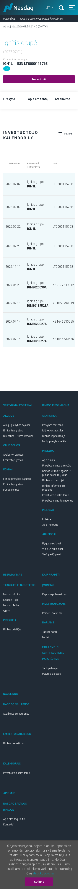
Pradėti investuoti (52, 613)
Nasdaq (18, 7)
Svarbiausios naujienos (16, 713)
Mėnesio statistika (52, 430)
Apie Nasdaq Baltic (14, 819)
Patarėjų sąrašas (51, 673)
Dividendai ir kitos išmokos (18, 436)
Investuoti (39, 79)
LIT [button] (48, 7)
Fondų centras (11, 489)
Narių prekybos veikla (54, 441)
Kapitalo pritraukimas (54, 594)
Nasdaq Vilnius (12, 594)
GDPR (6, 610)
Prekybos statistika (52, 425)
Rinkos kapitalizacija (53, 436)
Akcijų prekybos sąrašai (16, 425)
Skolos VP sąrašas (13, 454)
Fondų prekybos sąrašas (17, 478)
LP (6, 68)
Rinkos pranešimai (13, 743)
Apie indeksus (50, 524)
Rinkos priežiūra (12, 629)
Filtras (68, 134)
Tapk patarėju (50, 668)
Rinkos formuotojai (53, 480)
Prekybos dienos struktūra (57, 465)
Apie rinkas (48, 460)
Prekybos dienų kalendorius (57, 500)
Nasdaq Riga (10, 599)
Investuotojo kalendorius (56, 495)
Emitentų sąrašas (13, 430)
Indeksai (47, 519)
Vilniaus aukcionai (52, 549)
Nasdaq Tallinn (11, 605)
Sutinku (39, 881)
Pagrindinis (9, 18)
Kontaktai (8, 824)
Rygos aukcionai (51, 543)
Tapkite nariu (49, 631)
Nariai (45, 637)
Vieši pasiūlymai (51, 554)
